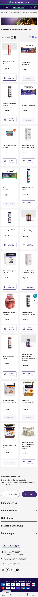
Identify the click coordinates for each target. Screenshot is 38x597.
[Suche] (7, 7)
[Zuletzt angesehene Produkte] (35, 296)
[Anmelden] (30, 7)
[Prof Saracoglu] (18, 7)
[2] (15, 37)
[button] (35, 7)
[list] (12, 37)
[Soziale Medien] (35, 300)
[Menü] (2, 7)
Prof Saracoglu (15, 581)
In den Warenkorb (11, 77)
